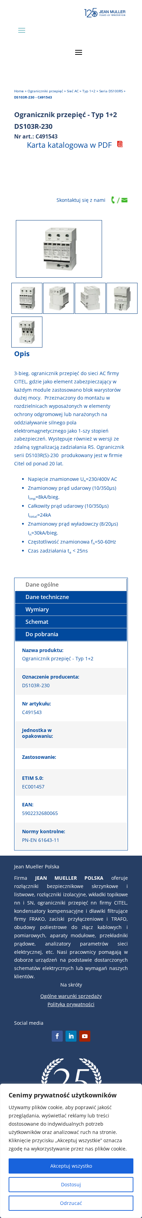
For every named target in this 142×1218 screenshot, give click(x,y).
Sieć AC (73, 91)
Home (19, 91)
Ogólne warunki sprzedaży (71, 996)
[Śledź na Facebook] (57, 1036)
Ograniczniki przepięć (45, 91)
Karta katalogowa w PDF (69, 145)
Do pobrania (42, 634)
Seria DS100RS (111, 91)
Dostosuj (71, 1184)
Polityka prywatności (71, 1004)
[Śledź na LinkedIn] (71, 1036)
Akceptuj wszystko (71, 1166)
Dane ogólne (42, 584)
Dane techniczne (47, 597)
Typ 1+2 (88, 91)
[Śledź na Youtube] (84, 1036)
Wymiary (37, 609)
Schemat (37, 622)
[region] (71, 1151)
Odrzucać (71, 1203)
